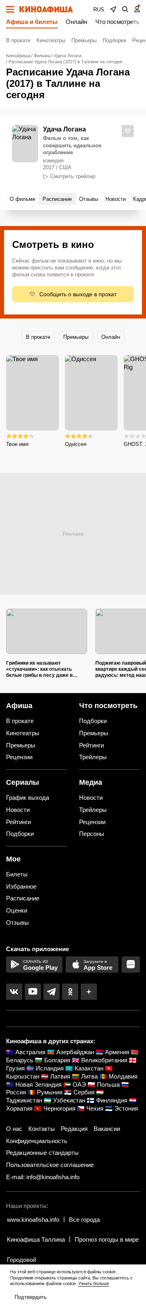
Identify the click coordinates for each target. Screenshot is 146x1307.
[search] (125, 9)
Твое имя (17, 444)
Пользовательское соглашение (50, 1164)
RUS (98, 9)
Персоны (91, 833)
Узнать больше (93, 1283)
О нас (14, 1128)
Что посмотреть (117, 21)
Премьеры (84, 40)
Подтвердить (31, 1297)
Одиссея (75, 444)
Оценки (16, 910)
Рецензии (19, 757)
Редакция (74, 1128)
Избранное (21, 886)
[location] (113, 9)
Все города (84, 1219)
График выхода (27, 797)
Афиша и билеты (32, 21)
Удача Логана (64, 129)
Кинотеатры (50, 40)
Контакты (41, 1128)
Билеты (17, 874)
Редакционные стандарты (42, 1152)
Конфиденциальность (36, 1140)
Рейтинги (91, 745)
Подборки (114, 40)
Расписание (22, 898)
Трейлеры (93, 757)
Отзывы (17, 922)
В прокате (18, 40)
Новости (18, 809)
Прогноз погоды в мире (107, 1239)
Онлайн (76, 21)
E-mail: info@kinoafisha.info (42, 1177)
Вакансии (107, 1128)
